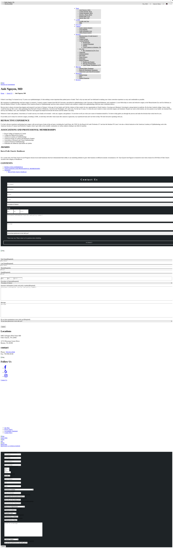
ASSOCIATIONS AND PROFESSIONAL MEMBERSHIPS (22, 168)
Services (78, 34)
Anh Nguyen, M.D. (85, 10)
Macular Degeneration (89, 63)
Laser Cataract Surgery (85, 28)
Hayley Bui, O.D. (84, 18)
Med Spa (78, 67)
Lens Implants (83, 29)
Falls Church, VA (9, 2)
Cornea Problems (84, 41)
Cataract (78, 26)
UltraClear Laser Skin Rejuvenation (89, 71)
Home (2, 93)
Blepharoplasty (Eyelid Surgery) (88, 36)
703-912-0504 (8, 4)
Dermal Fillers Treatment (86, 68)
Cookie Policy (8, 432)
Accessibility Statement (11, 431)
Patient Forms (83, 75)
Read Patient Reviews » (86, 424)
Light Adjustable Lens (85, 31)
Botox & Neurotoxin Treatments (88, 70)
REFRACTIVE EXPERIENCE (13, 167)
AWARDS (7, 170)
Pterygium (82, 55)
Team (77, 8)
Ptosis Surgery (83, 57)
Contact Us (4, 380)
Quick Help (157, 4)
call (2, 441)
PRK (80, 23)
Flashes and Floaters (88, 62)
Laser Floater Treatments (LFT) (92, 65)
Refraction (82, 58)
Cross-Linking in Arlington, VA (92, 47)
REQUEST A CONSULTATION (10, 446)
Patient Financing (84, 78)
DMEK (85, 45)
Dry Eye (81, 49)
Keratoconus (86, 42)
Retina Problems (84, 60)
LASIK (78, 19)
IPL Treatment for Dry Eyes (91, 50)
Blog (80, 76)
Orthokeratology (84, 54)
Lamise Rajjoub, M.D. (85, 11)
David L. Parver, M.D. (85, 15)
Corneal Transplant (88, 44)
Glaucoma (82, 52)
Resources (79, 73)
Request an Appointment (8, 84)
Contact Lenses (83, 39)
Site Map (6, 428)
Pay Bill (145, 4)
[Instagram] (5, 376)
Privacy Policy (8, 429)
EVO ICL (78, 24)
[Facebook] (5, 367)
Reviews (78, 80)
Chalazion (82, 37)
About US (9, 93)
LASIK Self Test (84, 21)
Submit (3, 326)
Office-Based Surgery (85, 32)
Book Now (4, 444)
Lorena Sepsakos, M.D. (86, 13)
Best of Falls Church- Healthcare (17, 172)
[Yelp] (5, 372)
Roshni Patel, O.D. (84, 16)
